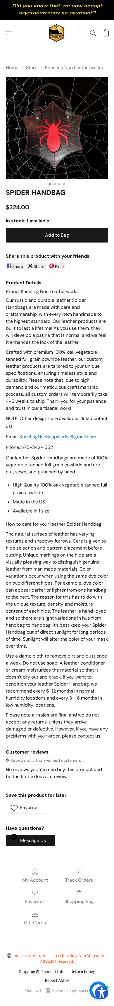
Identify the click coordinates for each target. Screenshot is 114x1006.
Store (31, 67)
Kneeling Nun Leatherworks (74, 67)
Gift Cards (35, 923)
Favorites (35, 901)
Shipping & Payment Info (42, 971)
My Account (35, 880)
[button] (57, 33)
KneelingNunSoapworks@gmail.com (58, 437)
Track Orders (79, 880)
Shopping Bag (79, 901)
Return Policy (82, 971)
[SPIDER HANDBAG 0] (57, 128)
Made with (57, 990)
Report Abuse (57, 980)
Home (12, 67)
